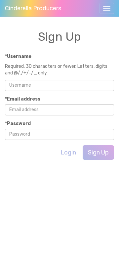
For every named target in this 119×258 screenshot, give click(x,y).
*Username (18, 56)
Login (68, 152)
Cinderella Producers (33, 8)
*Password (18, 123)
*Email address (22, 99)
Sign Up (98, 152)
